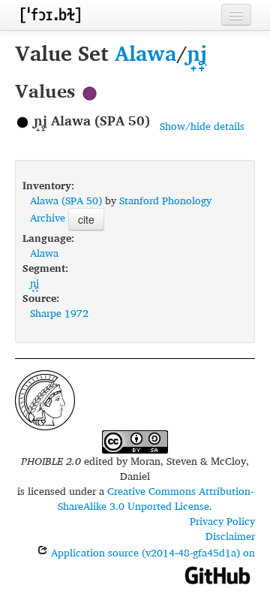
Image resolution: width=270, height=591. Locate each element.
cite (86, 219)
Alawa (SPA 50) (66, 200)
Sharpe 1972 (59, 312)
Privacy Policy (222, 520)
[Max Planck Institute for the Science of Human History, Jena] (45, 398)
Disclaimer (230, 535)
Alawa (145, 53)
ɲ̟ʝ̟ (197, 53)
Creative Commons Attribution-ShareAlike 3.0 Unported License (156, 498)
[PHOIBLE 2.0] (50, 14)
